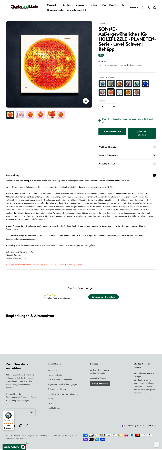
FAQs (50, 403)
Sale (124, 4)
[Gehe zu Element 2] (20, 115)
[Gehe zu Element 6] (61, 115)
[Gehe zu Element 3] (30, 115)
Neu (104, 4)
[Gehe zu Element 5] (51, 115)
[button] (14, 447)
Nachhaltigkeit (54, 408)
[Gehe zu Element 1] (10, 115)
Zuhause (80, 4)
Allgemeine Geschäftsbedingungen (62, 384)
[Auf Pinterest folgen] (27, 425)
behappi (101, 22)
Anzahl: (101, 100)
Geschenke (52, 4)
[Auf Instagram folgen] (20, 425)
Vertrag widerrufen (100, 383)
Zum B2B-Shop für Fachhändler (61, 379)
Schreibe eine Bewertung (103, 296)
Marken (93, 4)
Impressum (52, 370)
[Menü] (12, 412)
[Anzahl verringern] (102, 106)
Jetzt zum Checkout (142, 133)
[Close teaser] (27, 443)
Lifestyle (67, 4)
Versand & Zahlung (98, 378)
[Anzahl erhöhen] (114, 106)
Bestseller (113, 4)
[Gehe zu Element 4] (40, 115)
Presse (50, 398)
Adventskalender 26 (76, 10)
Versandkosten (112, 65)
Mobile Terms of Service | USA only (63, 393)
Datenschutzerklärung (57, 389)
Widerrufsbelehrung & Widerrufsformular (99, 372)
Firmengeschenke (55, 10)
